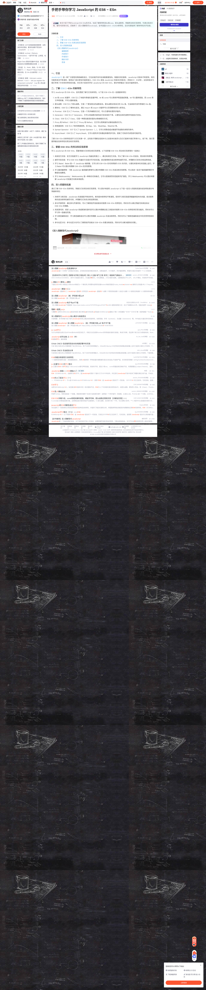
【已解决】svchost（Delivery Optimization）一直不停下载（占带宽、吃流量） (31, 55)
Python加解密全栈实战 (25, 121)
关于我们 (63, 427)
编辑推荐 (65, 51)
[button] (175, 30)
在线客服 (126, 427)
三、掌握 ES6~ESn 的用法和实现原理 (71, 43)
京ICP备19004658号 (86, 430)
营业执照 (138, 432)
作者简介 (65, 57)
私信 (39, 34)
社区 (24, 2)
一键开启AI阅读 (174, 24)
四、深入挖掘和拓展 (64, 45)
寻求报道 (83, 427)
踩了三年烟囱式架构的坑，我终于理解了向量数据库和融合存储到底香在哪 (31, 96)
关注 (66, 262)
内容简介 (65, 54)
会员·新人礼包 (170, 2)
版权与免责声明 (116, 432)
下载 (19, 2)
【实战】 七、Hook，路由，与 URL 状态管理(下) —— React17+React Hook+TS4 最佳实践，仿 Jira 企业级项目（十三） (31, 71)
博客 (14, 2)
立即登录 (184, 983)
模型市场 (44, 2)
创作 (198, 2)
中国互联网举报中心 (87, 432)
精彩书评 (65, 59)
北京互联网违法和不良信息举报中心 (133, 430)
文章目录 (163, 40)
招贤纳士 (69, 427)
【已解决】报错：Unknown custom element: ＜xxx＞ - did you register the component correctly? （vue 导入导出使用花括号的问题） (31, 81)
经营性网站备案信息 (116, 430)
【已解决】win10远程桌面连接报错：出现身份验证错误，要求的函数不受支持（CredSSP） (31, 47)
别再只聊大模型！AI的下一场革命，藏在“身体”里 (31, 132)
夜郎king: (20, 98)
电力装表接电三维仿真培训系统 (28, 117)
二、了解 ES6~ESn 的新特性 (68, 40)
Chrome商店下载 (98, 432)
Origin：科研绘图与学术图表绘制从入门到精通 (177, 55)
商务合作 (76, 427)
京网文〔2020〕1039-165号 (101, 430)
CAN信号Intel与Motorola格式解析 (31, 111)
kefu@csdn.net (116, 427)
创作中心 (188, 2)
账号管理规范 (108, 432)
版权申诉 (124, 432)
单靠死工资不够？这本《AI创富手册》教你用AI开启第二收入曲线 (31, 138)
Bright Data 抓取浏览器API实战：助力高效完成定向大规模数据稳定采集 (31, 63)
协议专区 (90, 427)
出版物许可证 (131, 432)
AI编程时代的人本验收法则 (26, 114)
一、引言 (60, 37)
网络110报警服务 (75, 432)
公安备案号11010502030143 (71, 430)
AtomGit (33, 2)
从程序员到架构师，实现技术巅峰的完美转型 (177, 59)
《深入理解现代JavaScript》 (68, 48)
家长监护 (67, 432)
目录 (63, 62)
